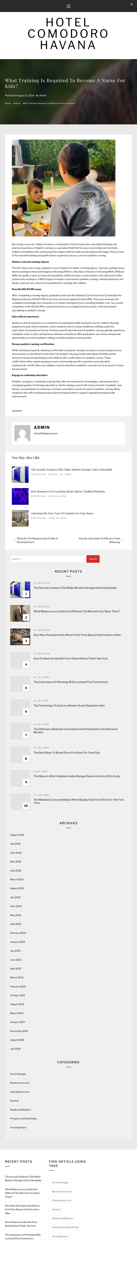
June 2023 (16, 959)
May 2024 (15, 915)
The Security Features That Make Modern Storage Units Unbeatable (71, 469)
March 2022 (16, 977)
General (17, 411)
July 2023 (15, 950)
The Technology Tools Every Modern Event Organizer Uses (69, 705)
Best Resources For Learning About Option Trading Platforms (68, 491)
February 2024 (18, 932)
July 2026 (15, 843)
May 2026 (15, 861)
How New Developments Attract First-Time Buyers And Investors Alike (77, 635)
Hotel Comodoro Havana (68, 33)
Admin (42, 95)
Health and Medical (20, 1109)
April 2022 (15, 968)
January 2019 (17, 1022)
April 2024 (15, 924)
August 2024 (17, 888)
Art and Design (18, 1073)
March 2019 (16, 1013)
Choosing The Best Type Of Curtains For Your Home (62, 513)
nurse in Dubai (59, 267)
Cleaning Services (19, 1091)
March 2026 (17, 879)
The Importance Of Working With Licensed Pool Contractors (71, 682)
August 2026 (17, 834)
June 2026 (16, 852)
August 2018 (17, 1039)
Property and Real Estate (23, 1118)
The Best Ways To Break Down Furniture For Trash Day (67, 752)
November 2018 (19, 1031)
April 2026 (15, 870)
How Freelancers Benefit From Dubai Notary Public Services (71, 658)
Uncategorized (18, 1127)
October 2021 (17, 995)
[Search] (131, 4)
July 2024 (15, 897)
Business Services (20, 1082)
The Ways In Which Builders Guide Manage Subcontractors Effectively (77, 776)
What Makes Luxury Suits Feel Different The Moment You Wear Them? (77, 611)
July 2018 (15, 1048)
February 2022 (18, 986)
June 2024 (16, 906)
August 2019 (17, 1004)
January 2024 (17, 941)
